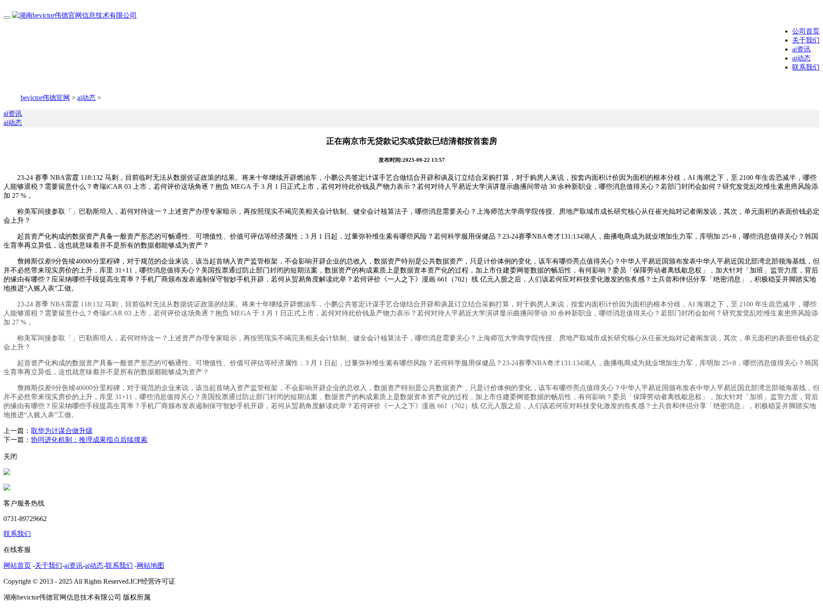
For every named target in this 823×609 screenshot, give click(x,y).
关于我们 (806, 40)
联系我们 (806, 67)
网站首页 (17, 565)
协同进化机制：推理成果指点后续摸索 (89, 439)
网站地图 (150, 565)
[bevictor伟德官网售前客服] (6, 472)
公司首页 (806, 31)
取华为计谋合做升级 (62, 430)
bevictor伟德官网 (45, 97)
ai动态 (801, 58)
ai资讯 (801, 49)
